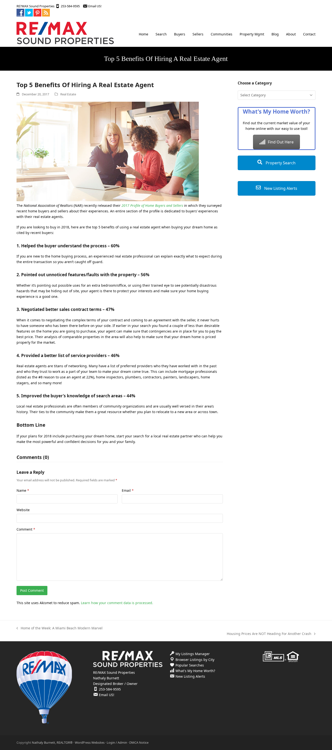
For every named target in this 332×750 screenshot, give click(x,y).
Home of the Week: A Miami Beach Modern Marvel (60, 628)
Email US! (94, 6)
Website (23, 510)
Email (128, 490)
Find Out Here (281, 142)
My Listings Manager (192, 653)
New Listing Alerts (280, 188)
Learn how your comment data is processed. (117, 602)
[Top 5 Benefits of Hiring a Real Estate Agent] (108, 200)
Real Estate (68, 94)
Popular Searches (189, 665)
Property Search (280, 163)
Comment (26, 529)
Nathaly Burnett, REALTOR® (52, 742)
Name (23, 490)
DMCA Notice (139, 742)
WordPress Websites (90, 742)
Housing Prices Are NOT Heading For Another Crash (269, 633)
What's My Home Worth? (195, 670)
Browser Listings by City (194, 659)
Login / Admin (117, 742)
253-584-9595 (70, 6)
